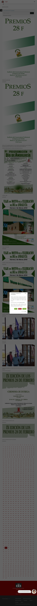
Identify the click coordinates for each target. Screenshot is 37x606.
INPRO (25, 311)
